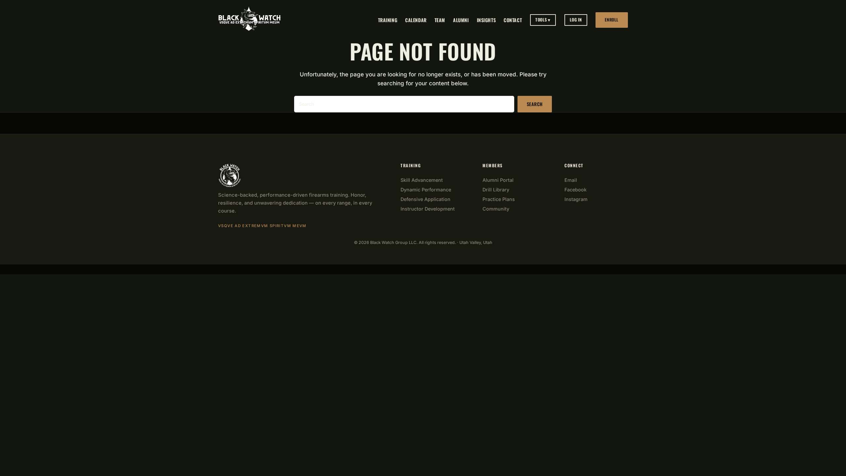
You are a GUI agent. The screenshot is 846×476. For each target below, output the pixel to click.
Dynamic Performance (426, 189)
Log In (576, 20)
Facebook (575, 189)
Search (535, 103)
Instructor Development (428, 209)
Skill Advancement (422, 180)
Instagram (576, 199)
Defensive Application (425, 199)
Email (570, 180)
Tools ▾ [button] (543, 20)
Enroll (612, 20)
